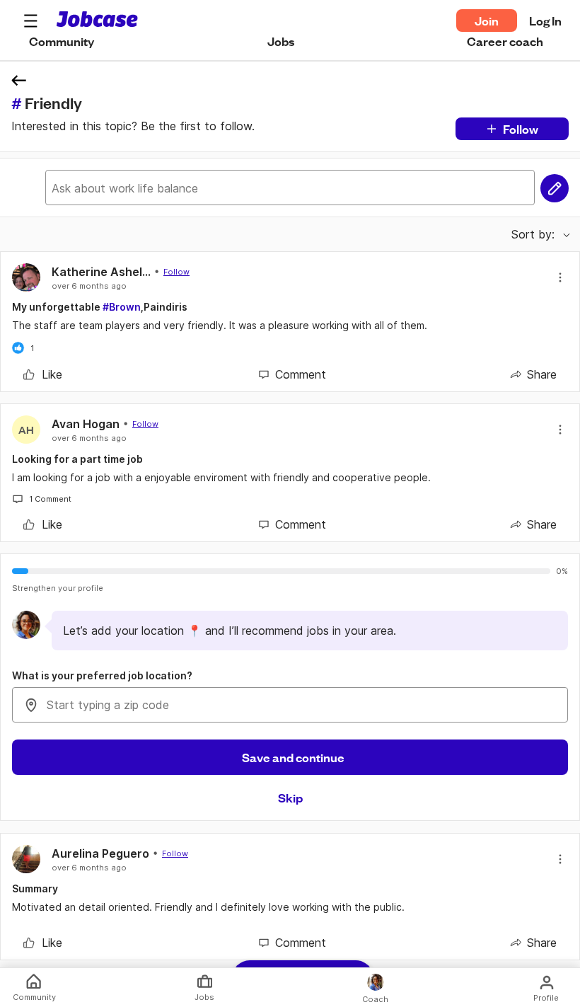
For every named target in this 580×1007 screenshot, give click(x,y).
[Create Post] (554, 188)
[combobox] (290, 705)
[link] (43, 374)
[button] (30, 20)
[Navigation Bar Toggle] (30, 20)
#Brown (122, 307)
